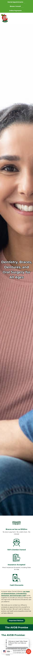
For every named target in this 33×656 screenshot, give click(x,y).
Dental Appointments (15, 2)
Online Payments (15, 10)
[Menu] (29, 18)
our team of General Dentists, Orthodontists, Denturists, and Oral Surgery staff (15, 593)
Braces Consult (15, 6)
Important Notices (16, 620)
